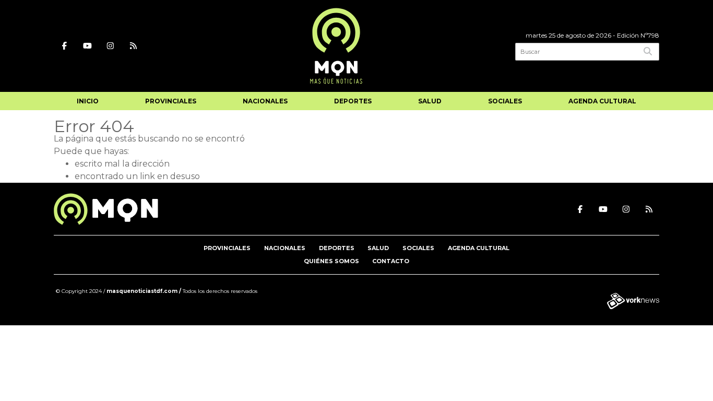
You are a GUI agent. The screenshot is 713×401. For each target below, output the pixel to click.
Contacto (390, 261)
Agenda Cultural (602, 101)
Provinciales (170, 101)
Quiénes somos (331, 261)
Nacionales (265, 101)
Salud (430, 101)
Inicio (88, 101)
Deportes (353, 101)
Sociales (505, 101)
